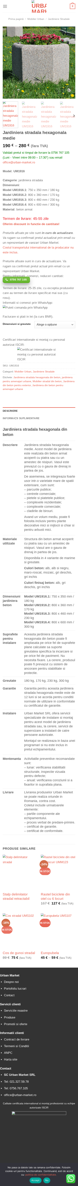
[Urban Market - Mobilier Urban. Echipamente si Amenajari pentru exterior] (39, 6)
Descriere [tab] (10, 411)
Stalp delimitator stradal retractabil (16, 896)
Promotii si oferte (15, 1024)
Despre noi (11, 982)
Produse (9, 1017)
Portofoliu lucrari (15, 988)
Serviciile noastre (16, 1010)
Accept (35, 1180)
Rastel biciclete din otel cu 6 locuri (55, 896)
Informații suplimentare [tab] (21, 418)
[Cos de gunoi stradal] (20, 930)
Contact (9, 995)
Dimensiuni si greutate (17, 324)
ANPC (8, 1053)
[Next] (69, 62)
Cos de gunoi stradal (19, 953)
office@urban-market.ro (19, 162)
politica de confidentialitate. (41, 1174)
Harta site (10, 1059)
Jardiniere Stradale (59, 19)
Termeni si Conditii (16, 1046)
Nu (47, 1180)
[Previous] (8, 62)
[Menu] (5, 6)
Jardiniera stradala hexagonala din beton (36, 377)
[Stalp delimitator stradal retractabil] (20, 872)
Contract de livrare (16, 1039)
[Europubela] (58, 930)
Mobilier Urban (35, 19)
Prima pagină (16, 19)
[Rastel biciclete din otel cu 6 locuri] (58, 872)
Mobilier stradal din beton (47, 381)
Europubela (50, 953)
